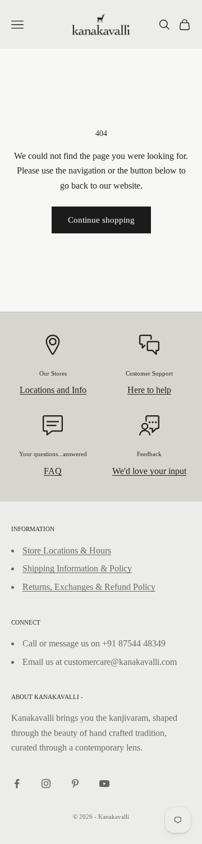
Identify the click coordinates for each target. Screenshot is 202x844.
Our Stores (53, 373)
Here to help (149, 390)
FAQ (53, 471)
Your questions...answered (53, 454)
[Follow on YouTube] (104, 783)
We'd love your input (149, 471)
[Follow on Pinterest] (75, 783)
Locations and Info (53, 390)
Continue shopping (101, 219)
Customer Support (149, 373)
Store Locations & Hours (66, 550)
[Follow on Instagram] (46, 783)
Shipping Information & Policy (77, 568)
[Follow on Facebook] (16, 783)
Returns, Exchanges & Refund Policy (88, 587)
